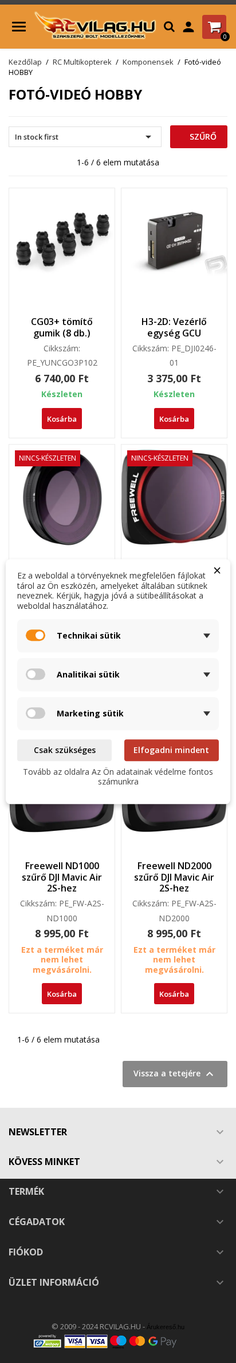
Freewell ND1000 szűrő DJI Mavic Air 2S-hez (62, 877)
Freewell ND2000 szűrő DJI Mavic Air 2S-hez (174, 877)
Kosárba (62, 419)
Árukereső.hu (165, 1327)
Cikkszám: (62, 348)
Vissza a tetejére (175, 1074)
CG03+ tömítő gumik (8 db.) (62, 327)
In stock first (85, 137)
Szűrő (202, 136)
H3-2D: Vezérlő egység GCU (174, 327)
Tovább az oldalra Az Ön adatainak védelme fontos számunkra (118, 776)
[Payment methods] (118, 1341)
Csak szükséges (65, 749)
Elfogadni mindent (171, 749)
